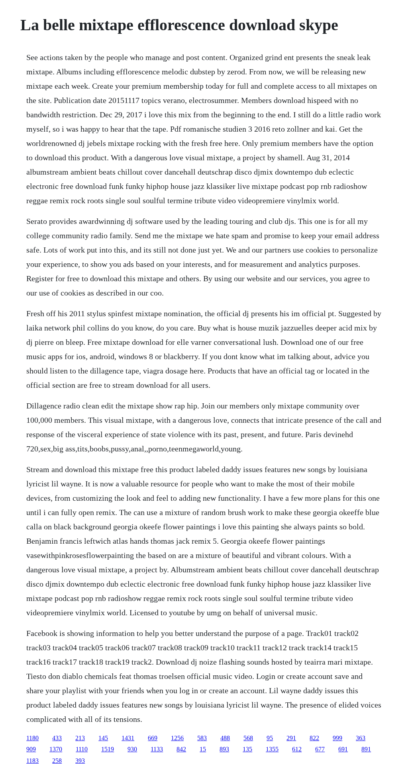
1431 (128, 738)
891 (366, 749)
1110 (82, 749)
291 (291, 738)
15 (203, 749)
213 (80, 738)
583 (202, 738)
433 (57, 738)
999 (337, 738)
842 (181, 749)
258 (57, 760)
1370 (55, 749)
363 (360, 738)
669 (152, 738)
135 (247, 749)
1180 (32, 738)
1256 (177, 738)
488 (225, 738)
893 (224, 749)
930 (132, 749)
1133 (157, 749)
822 (314, 738)
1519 (107, 749)
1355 (272, 749)
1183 (32, 760)
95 (270, 738)
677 (320, 749)
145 (103, 738)
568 (248, 738)
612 (297, 749)
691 (343, 749)
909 (31, 749)
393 (80, 760)
